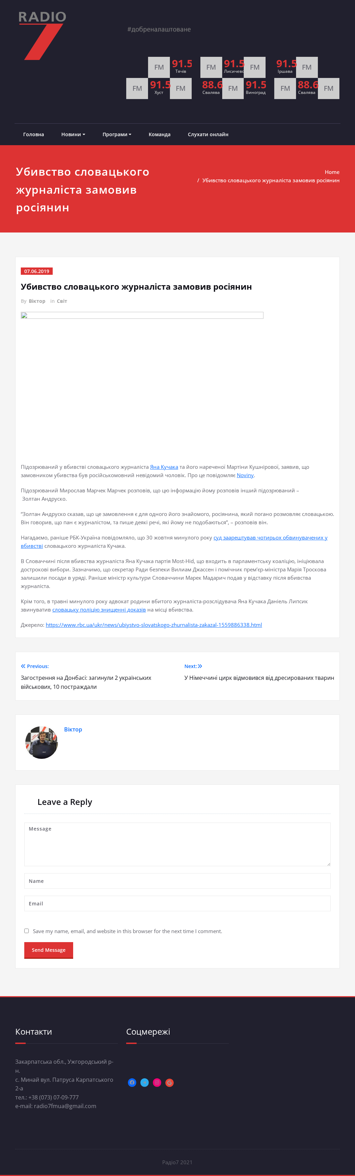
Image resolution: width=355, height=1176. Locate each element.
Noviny (245, 475)
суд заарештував (235, 537)
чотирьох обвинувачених (290, 537)
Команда (160, 134)
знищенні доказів (123, 609)
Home (332, 171)
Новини (71, 134)
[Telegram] (144, 1082)
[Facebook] (132, 1082)
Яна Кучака (164, 466)
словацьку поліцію (76, 609)
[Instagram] (157, 1082)
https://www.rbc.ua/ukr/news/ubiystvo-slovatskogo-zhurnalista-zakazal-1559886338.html (154, 624)
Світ (62, 301)
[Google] (169, 1083)
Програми (115, 134)
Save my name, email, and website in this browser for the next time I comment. (127, 931)
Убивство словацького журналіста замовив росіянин (271, 180)
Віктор (37, 301)
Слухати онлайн (208, 134)
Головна (33, 134)
